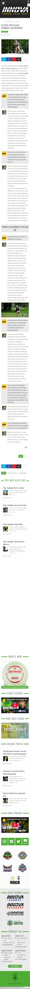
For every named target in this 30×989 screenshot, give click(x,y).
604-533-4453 (8, 961)
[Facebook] (11, 841)
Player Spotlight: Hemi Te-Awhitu (13, 488)
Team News (9, 19)
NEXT (26, 448)
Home (3, 19)
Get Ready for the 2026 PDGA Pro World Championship (14, 772)
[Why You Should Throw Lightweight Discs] (5, 800)
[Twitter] (18, 841)
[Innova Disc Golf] (15, 10)
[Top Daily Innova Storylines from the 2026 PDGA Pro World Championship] (5, 758)
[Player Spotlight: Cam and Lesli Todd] (5, 510)
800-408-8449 (8, 945)
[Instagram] (4, 841)
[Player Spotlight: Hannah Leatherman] (15, 46)
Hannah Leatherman (11, 68)
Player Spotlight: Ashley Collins (13, 524)
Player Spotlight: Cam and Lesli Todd (14, 505)
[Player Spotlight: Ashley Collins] (5, 529)
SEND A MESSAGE (15, 966)
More (13, 494)
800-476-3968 (22, 947)
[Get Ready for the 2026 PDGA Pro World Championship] (5, 778)
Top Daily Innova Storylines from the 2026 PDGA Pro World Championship (14, 752)
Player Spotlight (23, 73)
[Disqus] (15, 583)
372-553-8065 (22, 959)
